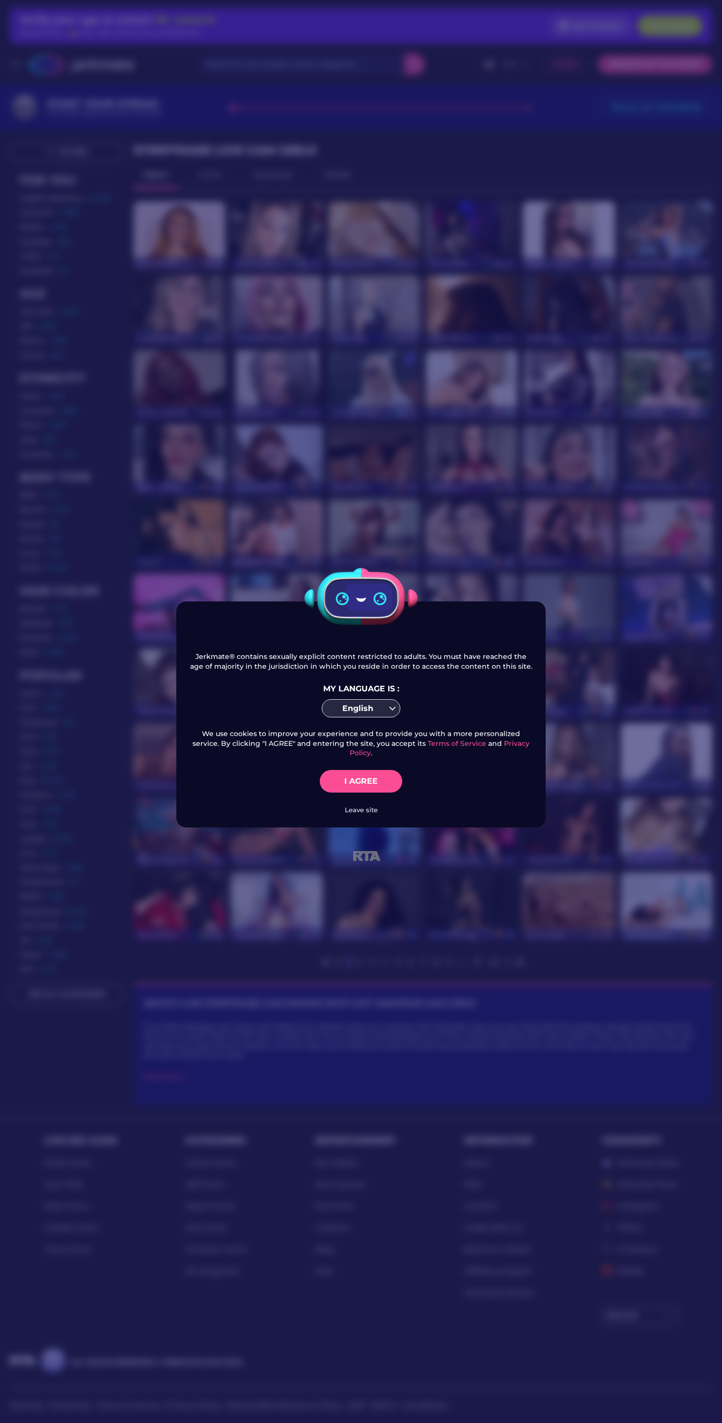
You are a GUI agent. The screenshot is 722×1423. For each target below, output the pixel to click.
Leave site (361, 810)
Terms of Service (457, 743)
